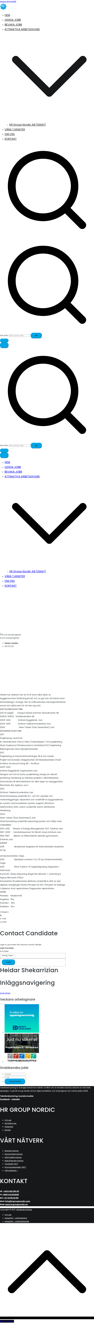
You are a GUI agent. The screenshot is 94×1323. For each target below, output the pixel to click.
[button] (49, 120)
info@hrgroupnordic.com (17, 1201)
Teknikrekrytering (24, 1209)
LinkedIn (16, 1099)
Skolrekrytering (11, 1150)
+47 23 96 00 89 (11, 1198)
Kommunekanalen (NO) (15, 1167)
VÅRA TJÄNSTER (15, 129)
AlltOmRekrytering (13, 1157)
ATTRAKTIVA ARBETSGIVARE (22, 476)
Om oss (8, 1120)
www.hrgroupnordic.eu (16, 1204)
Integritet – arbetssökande (17, 1221)
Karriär (8, 1130)
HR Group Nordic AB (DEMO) (27, 124)
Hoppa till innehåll (8, 1)
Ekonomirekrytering (13, 1154)
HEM (7, 15)
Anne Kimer (5, 993)
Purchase (9, 948)
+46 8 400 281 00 (11, 1191)
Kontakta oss (10, 1123)
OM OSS (10, 134)
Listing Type (8, 955)
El (0, 915)
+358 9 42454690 (10, 1194)
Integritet (9, 1126)
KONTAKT (11, 139)
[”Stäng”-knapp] (4, 455)
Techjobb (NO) (11, 1164)
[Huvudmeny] (4, 345)
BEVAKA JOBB (13, 24)
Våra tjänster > (11, 1170)
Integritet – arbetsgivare (16, 1218)
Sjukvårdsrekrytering (14, 1160)
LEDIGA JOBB (13, 20)
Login (2, 948)
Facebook (5, 1099)
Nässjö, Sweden (11, 643)
